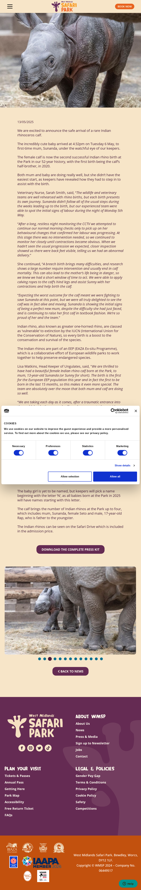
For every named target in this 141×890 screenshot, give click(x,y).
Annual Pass (14, 782)
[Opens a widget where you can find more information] (128, 884)
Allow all (115, 476)
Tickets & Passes (17, 776)
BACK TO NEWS (71, 671)
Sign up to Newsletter (93, 743)
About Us (83, 723)
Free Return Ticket (19, 808)
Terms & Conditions (91, 782)
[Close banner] (136, 411)
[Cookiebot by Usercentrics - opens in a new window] (113, 410)
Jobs (79, 750)
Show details (122, 465)
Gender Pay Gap (88, 776)
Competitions (86, 808)
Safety (80, 802)
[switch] (53, 453)
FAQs (8, 815)
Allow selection (70, 476)
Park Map (12, 795)
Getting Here (15, 789)
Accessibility (14, 802)
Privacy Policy (86, 789)
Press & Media (87, 737)
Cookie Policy (86, 795)
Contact (82, 756)
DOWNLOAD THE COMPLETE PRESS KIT (70, 549)
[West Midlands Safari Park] (64, 6)
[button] (124, 6)
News (80, 730)
